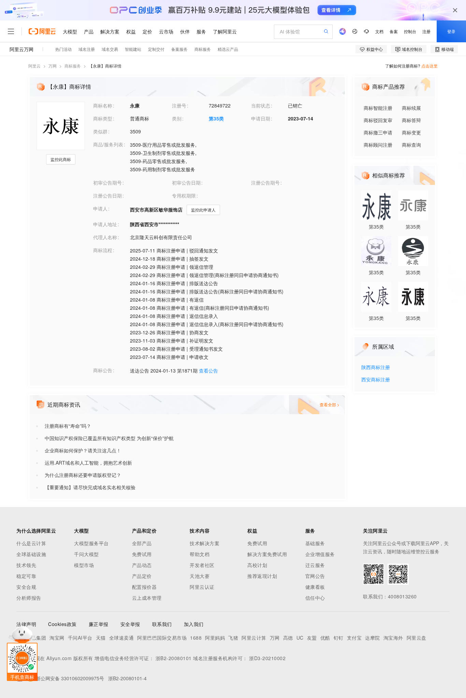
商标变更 (411, 132)
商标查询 (411, 144)
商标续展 (411, 107)
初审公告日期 (186, 182)
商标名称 (102, 105)
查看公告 (208, 370)
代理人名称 (105, 237)
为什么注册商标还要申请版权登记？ (83, 474)
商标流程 (102, 250)
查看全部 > (329, 404)
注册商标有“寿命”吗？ (68, 425)
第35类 (216, 118)
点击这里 (429, 66)
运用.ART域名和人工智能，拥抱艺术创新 (88, 462)
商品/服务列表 (108, 144)
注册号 (179, 105)
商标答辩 (411, 120)
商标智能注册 (378, 107)
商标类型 (102, 118)
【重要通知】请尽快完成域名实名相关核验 (90, 487)
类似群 (100, 131)
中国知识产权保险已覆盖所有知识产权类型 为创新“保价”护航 (109, 438)
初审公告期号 (107, 182)
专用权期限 (184, 195)
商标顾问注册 (378, 144)
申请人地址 (105, 224)
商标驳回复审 (378, 120)
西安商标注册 (375, 379)
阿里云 (34, 66)
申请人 (100, 208)
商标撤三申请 (378, 132)
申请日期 (260, 118)
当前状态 (260, 105)
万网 (52, 66)
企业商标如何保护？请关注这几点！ (83, 450)
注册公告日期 (107, 195)
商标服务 (72, 66)
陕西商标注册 (375, 367)
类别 (176, 118)
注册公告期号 (265, 182)
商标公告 (102, 370)
